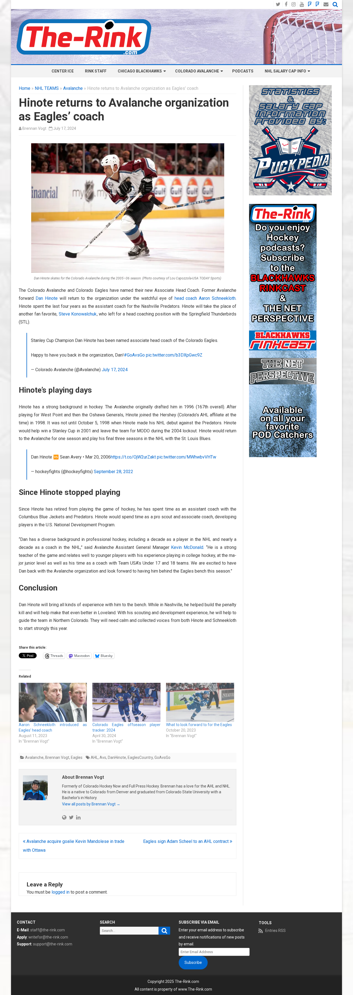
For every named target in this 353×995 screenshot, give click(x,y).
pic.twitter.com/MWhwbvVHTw (186, 457)
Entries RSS (275, 930)
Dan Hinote (47, 298)
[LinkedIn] (78, 817)
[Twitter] (71, 817)
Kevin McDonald (187, 547)
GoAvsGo (162, 757)
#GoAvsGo (134, 355)
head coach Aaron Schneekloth (205, 298)
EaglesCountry (140, 757)
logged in (60, 892)
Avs (103, 757)
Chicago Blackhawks (140, 71)
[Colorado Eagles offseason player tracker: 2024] (126, 702)
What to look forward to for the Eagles (199, 724)
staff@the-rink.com (47, 930)
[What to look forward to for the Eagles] (200, 702)
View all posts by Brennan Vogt (91, 804)
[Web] (64, 817)
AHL (94, 757)
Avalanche (73, 88)
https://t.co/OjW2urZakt (133, 457)
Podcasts (242, 71)
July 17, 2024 (115, 369)
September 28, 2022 (113, 471)
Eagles (76, 757)
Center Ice (63, 71)
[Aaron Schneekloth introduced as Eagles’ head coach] (53, 702)
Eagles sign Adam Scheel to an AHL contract (186, 841)
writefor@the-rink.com (48, 937)
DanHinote (117, 757)
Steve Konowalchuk (78, 314)
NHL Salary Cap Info (285, 71)
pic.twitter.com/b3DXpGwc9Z (174, 355)
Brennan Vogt (34, 128)
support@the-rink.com (52, 944)
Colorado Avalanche (197, 71)
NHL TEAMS (47, 88)
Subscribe (193, 962)
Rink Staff (95, 71)
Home (24, 88)
